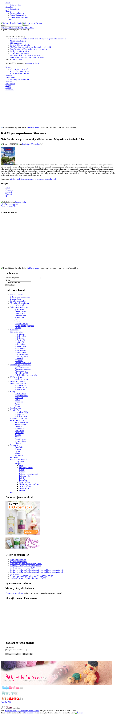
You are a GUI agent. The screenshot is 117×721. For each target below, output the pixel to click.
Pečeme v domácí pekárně (28, 474)
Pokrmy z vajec (24, 476)
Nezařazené (14, 330)
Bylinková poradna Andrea (20, 297)
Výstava (18, 443)
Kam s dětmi (19, 431)
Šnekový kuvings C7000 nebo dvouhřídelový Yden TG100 (31, 576)
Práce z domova (20, 371)
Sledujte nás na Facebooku (19, 17)
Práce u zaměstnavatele (23, 369)
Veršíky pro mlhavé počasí (19, 51)
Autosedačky (19, 309)
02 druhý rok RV (21, 387)
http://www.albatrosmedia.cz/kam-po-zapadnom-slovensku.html (33, 179)
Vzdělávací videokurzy (18, 418)
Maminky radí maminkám (19, 79)
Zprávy (12, 492)
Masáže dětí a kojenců (18, 41)
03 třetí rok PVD (21, 416)
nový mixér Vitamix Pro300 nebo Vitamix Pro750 (28, 578)
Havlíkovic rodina (21, 379)
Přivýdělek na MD (21, 373)
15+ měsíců (19, 361)
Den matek (19, 449)
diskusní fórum (33, 128)
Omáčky (22, 472)
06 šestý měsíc (20, 344)
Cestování (18, 427)
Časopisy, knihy (21, 202)
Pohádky (18, 435)
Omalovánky (19, 433)
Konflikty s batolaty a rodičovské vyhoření (25, 566)
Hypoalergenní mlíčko (18, 560)
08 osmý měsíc (20, 348)
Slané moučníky (25, 486)
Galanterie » (9, 90)
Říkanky (18, 437)
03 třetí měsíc (19, 338)
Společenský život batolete (19, 53)
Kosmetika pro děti (21, 324)
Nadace (17, 400)
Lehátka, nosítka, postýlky (24, 326)
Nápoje (21, 470)
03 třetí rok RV (20, 389)
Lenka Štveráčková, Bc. (31, 144)
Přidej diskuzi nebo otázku (19, 73)
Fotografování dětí (21, 396)
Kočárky (18, 322)
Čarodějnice (19, 447)
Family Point (19, 429)
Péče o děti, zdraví (16, 332)
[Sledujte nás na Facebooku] (11, 23)
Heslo (7, 280)
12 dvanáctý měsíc (21, 357)
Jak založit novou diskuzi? (19, 71)
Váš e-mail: (9, 648)
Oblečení (18, 328)
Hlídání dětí (19, 398)
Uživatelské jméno (12, 278)
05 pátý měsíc (20, 342)
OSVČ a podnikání (22, 367)
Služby (12, 392)
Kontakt (4, 702)
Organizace (19, 402)
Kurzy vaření (19, 461)
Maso (21, 466)
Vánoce (17, 453)
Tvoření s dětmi (20, 441)
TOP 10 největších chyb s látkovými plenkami (26, 55)
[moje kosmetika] (22, 548)
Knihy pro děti (15, 5)
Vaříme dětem (24, 488)
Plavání (17, 404)
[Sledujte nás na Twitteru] (32, 23)
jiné (16, 319)
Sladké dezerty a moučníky (29, 484)
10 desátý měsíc (20, 352)
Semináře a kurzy (21, 439)
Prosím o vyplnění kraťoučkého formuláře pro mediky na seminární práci (36, 570)
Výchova (8, 82)
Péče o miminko (16, 43)
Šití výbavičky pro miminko (20, 45)
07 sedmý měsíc (20, 346)
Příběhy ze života (16, 377)
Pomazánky (23, 480)
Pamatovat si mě (14, 283)
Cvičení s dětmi (20, 394)
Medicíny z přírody (26, 468)
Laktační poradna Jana (18, 301)
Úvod (7, 3)
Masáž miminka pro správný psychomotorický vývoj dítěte (31, 47)
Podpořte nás (14, 9)
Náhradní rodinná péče (23, 363)
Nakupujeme (10, 84)
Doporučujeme (15, 299)
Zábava (8, 88)
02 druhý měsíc (20, 336)
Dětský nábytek (20, 315)
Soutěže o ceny (15, 408)
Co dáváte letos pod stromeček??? (22, 568)
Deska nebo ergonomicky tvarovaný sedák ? (26, 564)
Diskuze (8, 67)
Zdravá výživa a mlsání (18, 459)
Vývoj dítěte (14, 410)
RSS (9, 702)
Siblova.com (28, 713)
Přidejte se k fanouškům (14, 593)
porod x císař (14, 574)
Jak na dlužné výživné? (18, 562)
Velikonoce (19, 455)
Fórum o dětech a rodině (19, 69)
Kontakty (8, 11)
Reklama (8, 19)
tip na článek (18, 59)
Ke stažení (9, 7)
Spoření (17, 406)
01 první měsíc (20, 334)
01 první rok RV (21, 385)
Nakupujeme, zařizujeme (19, 307)
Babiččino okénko (16, 295)
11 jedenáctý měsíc (21, 354)
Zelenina (22, 490)
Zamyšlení (14, 457)
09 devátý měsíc (20, 350)
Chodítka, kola (20, 313)
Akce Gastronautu (21, 422)
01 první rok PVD (21, 412)
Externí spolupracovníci (18, 13)
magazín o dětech (32, 63)
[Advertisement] (58, 109)
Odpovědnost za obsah (18, 15)
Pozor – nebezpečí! (8, 206)
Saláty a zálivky (25, 482)
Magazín (8, 75)
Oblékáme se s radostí (10, 204)
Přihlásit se (10, 285)
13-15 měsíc (19, 359)
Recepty (8, 86)
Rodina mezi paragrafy (18, 381)
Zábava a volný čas (17, 420)
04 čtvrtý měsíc (20, 340)
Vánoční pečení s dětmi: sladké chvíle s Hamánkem (28, 49)
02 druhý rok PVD (21, 414)
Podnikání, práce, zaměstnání (20, 365)
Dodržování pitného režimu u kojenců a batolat (27, 57)
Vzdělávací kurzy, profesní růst (26, 375)
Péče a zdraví (10, 77)
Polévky (22, 478)
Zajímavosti (14, 445)
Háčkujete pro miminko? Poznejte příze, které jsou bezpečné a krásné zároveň (38, 39)
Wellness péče (20, 305)
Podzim (17, 451)
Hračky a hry (19, 317)
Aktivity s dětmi (20, 424)
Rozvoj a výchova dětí (18, 383)
